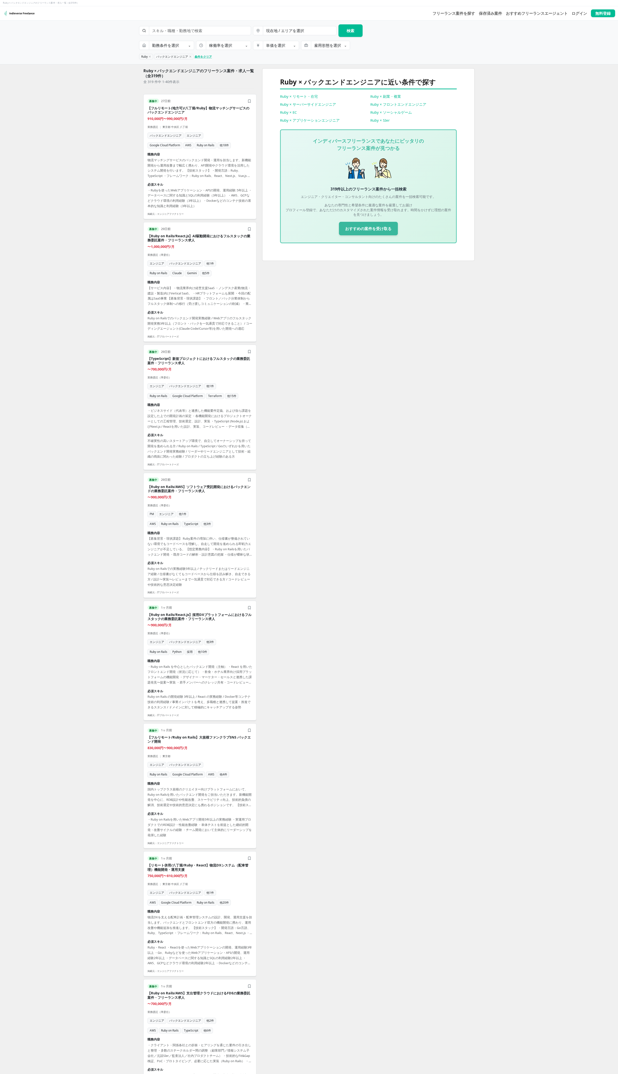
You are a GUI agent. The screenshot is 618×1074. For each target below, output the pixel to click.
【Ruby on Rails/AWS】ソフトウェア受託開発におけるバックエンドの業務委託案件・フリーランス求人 (199, 488)
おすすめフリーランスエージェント (537, 13)
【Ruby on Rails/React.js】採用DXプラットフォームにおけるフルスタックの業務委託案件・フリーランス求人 (199, 616)
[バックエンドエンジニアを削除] (190, 57)
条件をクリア (203, 57)
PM (152, 514)
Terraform (215, 396)
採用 (190, 652)
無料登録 (603, 13)
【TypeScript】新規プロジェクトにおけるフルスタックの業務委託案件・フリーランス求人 (198, 360)
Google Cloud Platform (165, 145)
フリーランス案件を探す (454, 13)
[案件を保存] (249, 101)
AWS (188, 145)
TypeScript (191, 524)
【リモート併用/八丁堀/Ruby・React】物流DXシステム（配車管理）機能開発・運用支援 (197, 867)
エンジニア (194, 135)
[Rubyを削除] (150, 57)
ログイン (579, 13)
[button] (199, 156)
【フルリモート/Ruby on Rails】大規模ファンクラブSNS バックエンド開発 (199, 739)
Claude (177, 273)
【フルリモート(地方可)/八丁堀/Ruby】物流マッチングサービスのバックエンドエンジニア (198, 110)
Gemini (192, 273)
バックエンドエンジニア (166, 135)
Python (177, 652)
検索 (350, 30)
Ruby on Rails (205, 145)
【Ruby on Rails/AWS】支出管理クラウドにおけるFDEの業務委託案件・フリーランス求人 (198, 995)
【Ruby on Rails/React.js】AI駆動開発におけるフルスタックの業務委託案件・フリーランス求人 (198, 238)
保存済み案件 (490, 13)
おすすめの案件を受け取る (368, 228)
